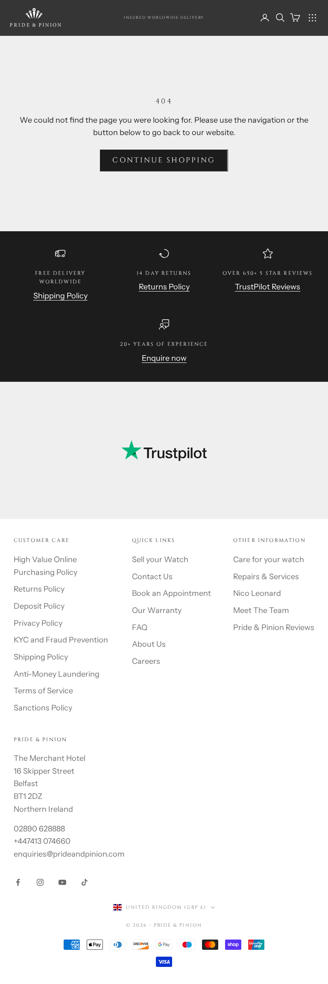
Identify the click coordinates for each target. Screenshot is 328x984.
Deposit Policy (39, 606)
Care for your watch (268, 559)
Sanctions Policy (43, 708)
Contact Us (152, 576)
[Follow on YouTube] (62, 882)
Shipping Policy (60, 296)
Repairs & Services (266, 576)
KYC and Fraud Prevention (61, 640)
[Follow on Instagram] (40, 882)
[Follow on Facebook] (18, 882)
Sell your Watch (160, 559)
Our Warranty (157, 610)
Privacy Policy (38, 623)
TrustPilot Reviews (267, 287)
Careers (146, 661)
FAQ (139, 627)
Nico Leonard (257, 593)
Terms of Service (43, 690)
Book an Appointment (171, 593)
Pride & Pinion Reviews (273, 627)
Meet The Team (261, 610)
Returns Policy (164, 287)
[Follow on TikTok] (84, 882)
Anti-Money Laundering (57, 674)
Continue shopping (163, 160)
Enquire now (164, 358)
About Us (149, 644)
